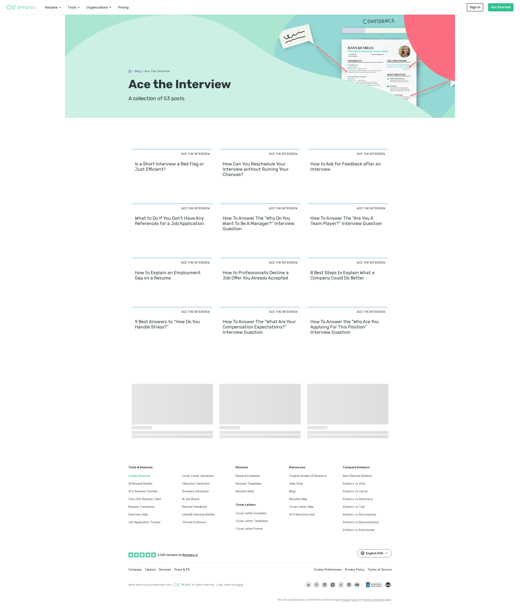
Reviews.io (190, 555)
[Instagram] (316, 585)
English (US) (374, 553)
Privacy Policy (354, 569)
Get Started (501, 7)
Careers (150, 569)
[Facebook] (349, 585)
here (240, 584)
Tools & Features (140, 467)
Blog (138, 71)
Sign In (475, 7)
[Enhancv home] (21, 7)
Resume (51, 7)
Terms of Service (380, 569)
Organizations (97, 7)
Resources (297, 467)
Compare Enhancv (356, 467)
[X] (332, 585)
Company (135, 569)
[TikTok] (341, 585)
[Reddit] (308, 585)
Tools (72, 7)
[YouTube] (357, 585)
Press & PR (182, 569)
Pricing (123, 7)
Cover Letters (246, 504)
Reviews (165, 569)
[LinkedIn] (324, 585)
